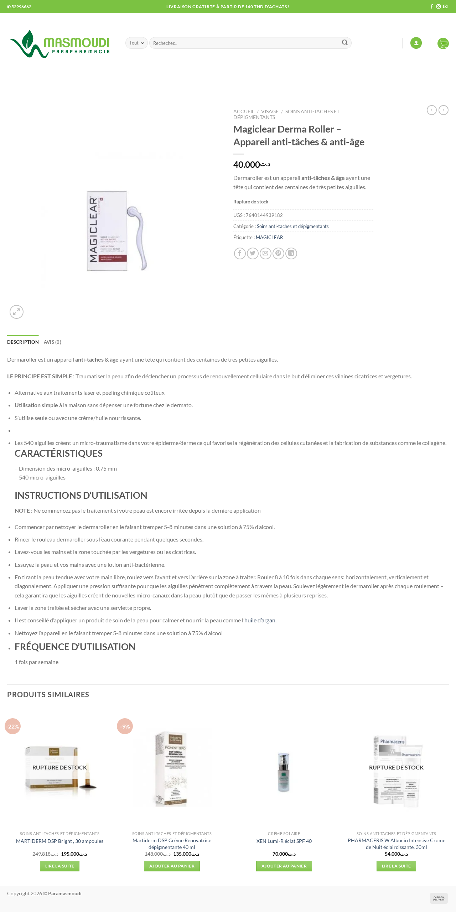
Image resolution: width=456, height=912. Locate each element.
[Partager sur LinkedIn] (291, 253)
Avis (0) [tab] (52, 342)
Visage (270, 111)
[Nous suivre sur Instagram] (438, 6)
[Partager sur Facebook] (240, 253)
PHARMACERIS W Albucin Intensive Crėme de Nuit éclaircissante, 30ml (396, 843)
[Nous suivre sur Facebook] (432, 6)
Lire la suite (59, 866)
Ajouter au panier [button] (172, 866)
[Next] (448, 796)
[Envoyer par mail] (265, 253)
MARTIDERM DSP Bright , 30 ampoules (59, 841)
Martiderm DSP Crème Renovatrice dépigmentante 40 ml (172, 843)
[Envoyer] (345, 43)
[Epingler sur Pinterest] (278, 253)
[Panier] (443, 43)
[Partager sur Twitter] (253, 253)
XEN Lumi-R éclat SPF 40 (284, 841)
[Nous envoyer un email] (445, 6)
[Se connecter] (416, 43)
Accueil (243, 111)
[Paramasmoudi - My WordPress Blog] (61, 43)
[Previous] (7, 796)
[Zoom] (17, 312)
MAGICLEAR (269, 237)
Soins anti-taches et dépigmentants (293, 226)
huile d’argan (259, 620)
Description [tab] (23, 342)
